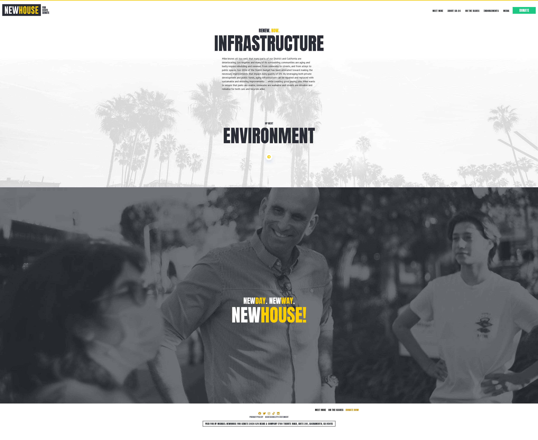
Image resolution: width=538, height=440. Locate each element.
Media (506, 10)
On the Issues (472, 10)
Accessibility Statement (276, 417)
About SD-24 (454, 10)
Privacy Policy (256, 417)
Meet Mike (438, 10)
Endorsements (491, 10)
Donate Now (352, 410)
